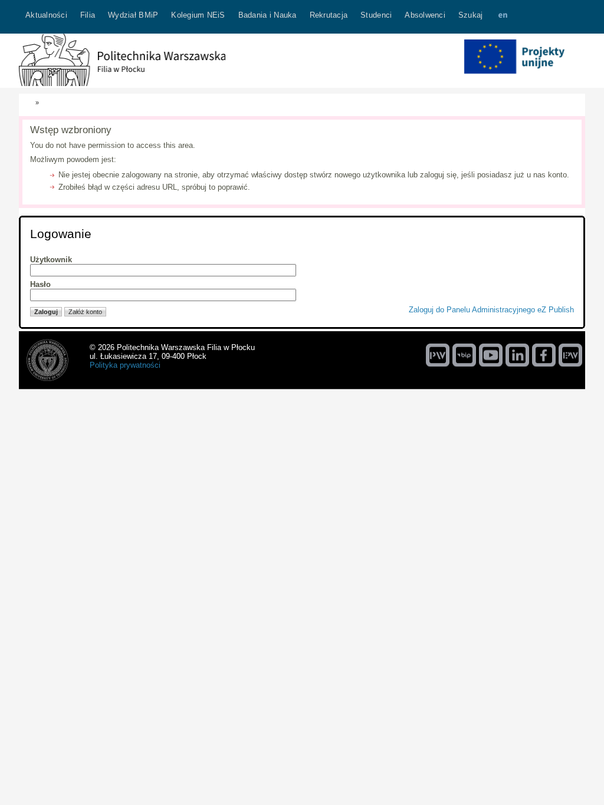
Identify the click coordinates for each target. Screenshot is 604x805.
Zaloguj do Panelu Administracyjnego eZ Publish (491, 309)
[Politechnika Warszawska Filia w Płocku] (122, 83)
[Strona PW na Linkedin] (517, 355)
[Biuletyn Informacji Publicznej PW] (464, 355)
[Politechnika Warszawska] (437, 355)
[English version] (502, 17)
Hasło (40, 284)
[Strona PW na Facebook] (544, 355)
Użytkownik (51, 259)
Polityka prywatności (125, 365)
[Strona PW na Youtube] (491, 355)
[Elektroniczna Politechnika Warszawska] (570, 355)
